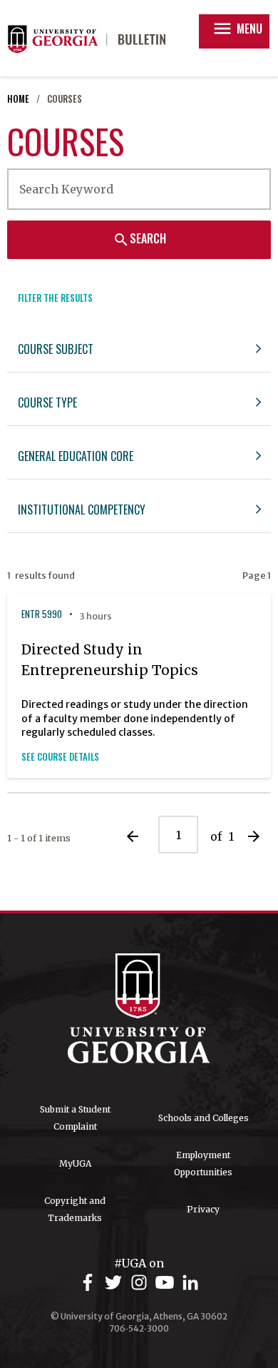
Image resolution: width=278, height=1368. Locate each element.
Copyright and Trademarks (74, 1209)
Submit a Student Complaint (75, 1118)
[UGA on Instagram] (141, 1283)
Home (18, 99)
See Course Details (60, 757)
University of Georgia (139, 1008)
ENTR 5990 (41, 614)
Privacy (203, 1209)
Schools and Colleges (203, 1118)
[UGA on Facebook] (90, 1283)
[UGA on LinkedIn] (190, 1283)
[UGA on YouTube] (167, 1283)
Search (139, 239)
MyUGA (75, 1163)
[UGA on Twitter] (115, 1283)
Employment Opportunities (203, 1163)
